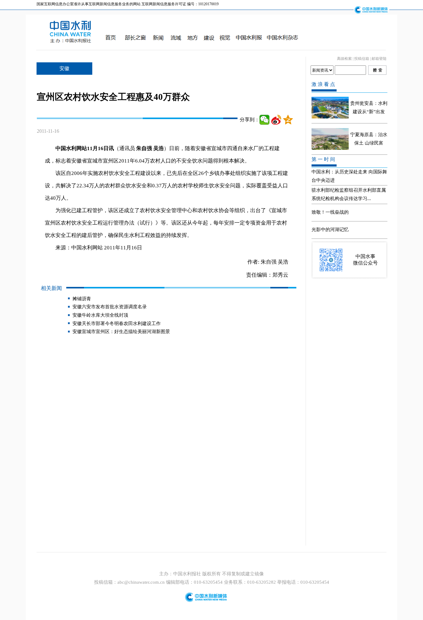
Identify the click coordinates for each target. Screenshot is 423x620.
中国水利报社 (187, 573)
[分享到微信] (264, 120)
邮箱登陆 (379, 58)
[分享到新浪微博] (276, 120)
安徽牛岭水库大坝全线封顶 (100, 315)
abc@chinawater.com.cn (141, 582)
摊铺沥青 (81, 298)
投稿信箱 (361, 58)
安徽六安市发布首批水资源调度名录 (109, 306)
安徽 (64, 68)
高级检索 (344, 58)
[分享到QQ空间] (288, 120)
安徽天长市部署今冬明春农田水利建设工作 (116, 323)
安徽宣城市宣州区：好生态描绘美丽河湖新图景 (121, 331)
